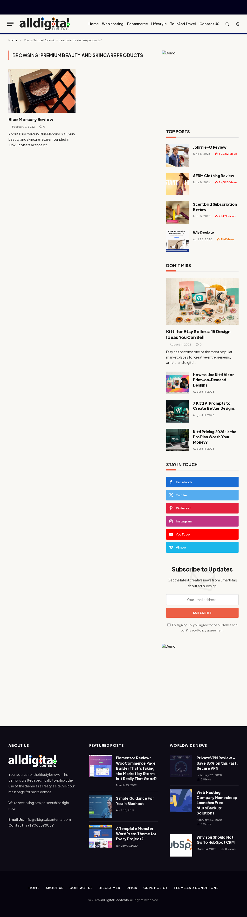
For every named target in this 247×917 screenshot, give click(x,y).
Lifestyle (159, 24)
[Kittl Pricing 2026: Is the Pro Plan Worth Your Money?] (177, 440)
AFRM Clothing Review (213, 175)
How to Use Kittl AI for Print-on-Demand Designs (213, 379)
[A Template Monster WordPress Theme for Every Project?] (100, 836)
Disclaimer (109, 888)
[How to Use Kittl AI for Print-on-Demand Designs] (177, 383)
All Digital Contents (114, 900)
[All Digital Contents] (45, 24)
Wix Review (203, 232)
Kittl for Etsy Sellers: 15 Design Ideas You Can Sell (198, 334)
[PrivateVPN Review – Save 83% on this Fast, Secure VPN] (181, 766)
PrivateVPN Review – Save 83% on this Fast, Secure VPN (217, 763)
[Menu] (10, 23)
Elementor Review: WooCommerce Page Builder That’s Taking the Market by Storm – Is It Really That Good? (137, 768)
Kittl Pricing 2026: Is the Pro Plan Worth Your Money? (214, 436)
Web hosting (113, 24)
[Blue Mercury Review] (41, 91)
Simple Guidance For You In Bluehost (135, 801)
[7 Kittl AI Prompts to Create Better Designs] (177, 411)
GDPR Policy (155, 888)
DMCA (131, 888)
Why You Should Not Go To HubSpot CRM (215, 839)
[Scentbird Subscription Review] (177, 212)
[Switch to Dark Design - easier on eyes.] (237, 24)
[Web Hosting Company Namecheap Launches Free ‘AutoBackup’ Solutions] (181, 800)
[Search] (227, 23)
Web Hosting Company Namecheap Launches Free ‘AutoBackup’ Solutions (217, 802)
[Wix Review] (177, 241)
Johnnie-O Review (209, 147)
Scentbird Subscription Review (215, 207)
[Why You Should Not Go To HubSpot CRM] (181, 845)
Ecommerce (137, 24)
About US (54, 888)
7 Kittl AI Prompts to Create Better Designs (214, 406)
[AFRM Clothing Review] (177, 184)
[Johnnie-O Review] (177, 155)
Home (94, 24)
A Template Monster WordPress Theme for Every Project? (136, 833)
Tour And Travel (183, 24)
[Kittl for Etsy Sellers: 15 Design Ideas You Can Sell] (202, 301)
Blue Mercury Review (30, 119)
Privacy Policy (196, 630)
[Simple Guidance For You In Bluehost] (100, 806)
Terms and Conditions (196, 888)
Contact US (209, 24)
